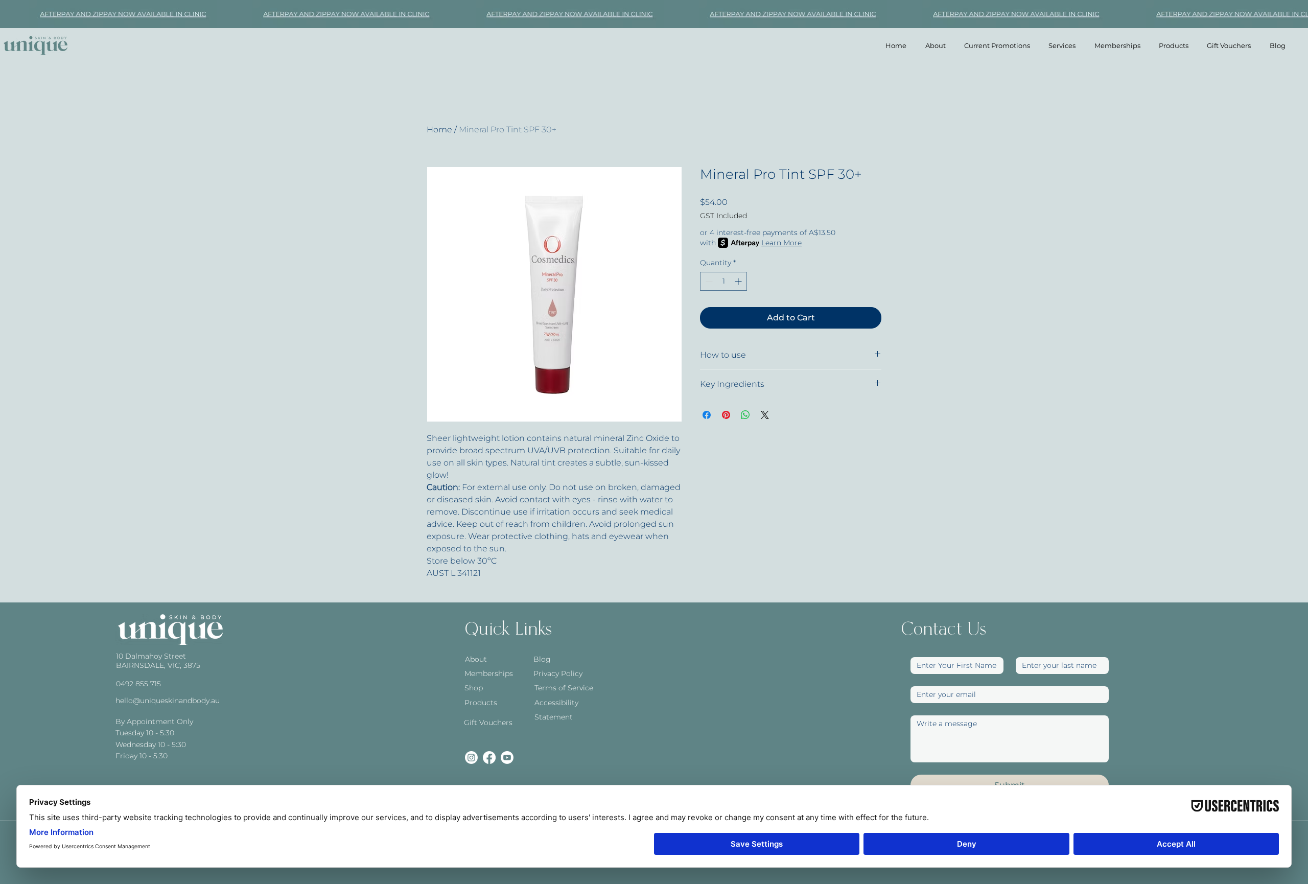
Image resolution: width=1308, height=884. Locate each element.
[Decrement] (708, 281)
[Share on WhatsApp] (745, 415)
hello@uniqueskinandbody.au (167, 700)
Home (439, 129)
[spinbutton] (723, 281)
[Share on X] (765, 415)
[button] (1062, 45)
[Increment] (739, 281)
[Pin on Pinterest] (726, 415)
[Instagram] (471, 757)
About (476, 659)
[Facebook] (489, 757)
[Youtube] (507, 757)
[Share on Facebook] (706, 415)
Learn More (781, 242)
